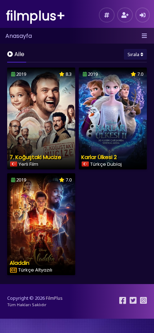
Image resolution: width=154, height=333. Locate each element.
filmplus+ (35, 16)
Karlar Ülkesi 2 (99, 157)
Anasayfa (18, 36)
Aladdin (19, 263)
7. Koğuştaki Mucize (35, 157)
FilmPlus (54, 298)
